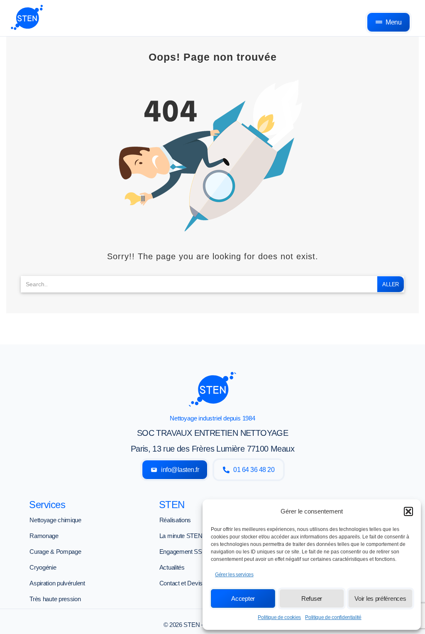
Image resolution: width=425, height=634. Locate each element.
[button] (408, 511)
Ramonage (44, 535)
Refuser (311, 598)
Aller (390, 284)
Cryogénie (42, 567)
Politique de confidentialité (333, 617)
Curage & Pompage (55, 551)
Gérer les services (234, 574)
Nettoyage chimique (55, 519)
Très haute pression (55, 598)
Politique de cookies (279, 617)
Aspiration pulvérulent (57, 583)
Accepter (243, 598)
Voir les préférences (380, 598)
